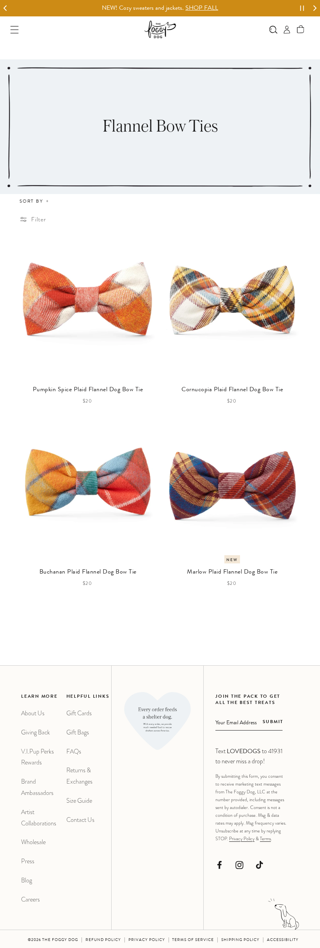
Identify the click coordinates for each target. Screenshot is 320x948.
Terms (265, 838)
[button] (301, 29)
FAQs (73, 751)
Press (27, 861)
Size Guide (79, 800)
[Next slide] (314, 8)
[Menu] (14, 29)
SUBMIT (273, 722)
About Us (32, 713)
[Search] (273, 29)
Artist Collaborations (38, 817)
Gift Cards (79, 713)
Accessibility (283, 940)
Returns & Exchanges (79, 776)
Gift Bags (77, 732)
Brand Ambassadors (37, 787)
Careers (30, 899)
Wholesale (33, 842)
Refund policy (103, 940)
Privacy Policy (241, 838)
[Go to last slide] (5, 8)
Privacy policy (146, 940)
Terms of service (193, 940)
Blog (26, 880)
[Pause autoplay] (302, 8)
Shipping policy (240, 940)
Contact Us (80, 819)
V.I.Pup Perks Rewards (37, 757)
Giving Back (35, 732)
